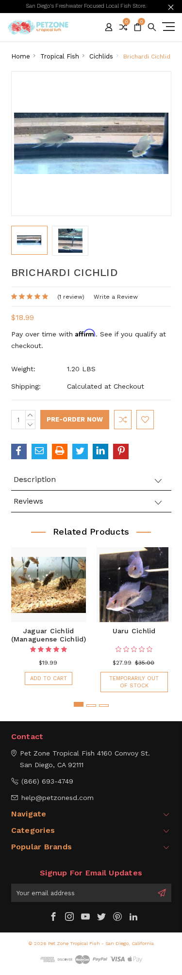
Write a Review (116, 296)
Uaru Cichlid (134, 631)
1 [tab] (78, 704)
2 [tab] (91, 705)
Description (35, 479)
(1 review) (70, 296)
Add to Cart (48, 678)
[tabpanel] (48, 615)
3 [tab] (104, 705)
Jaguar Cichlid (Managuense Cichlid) (48, 635)
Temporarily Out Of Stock (134, 682)
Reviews (28, 501)
